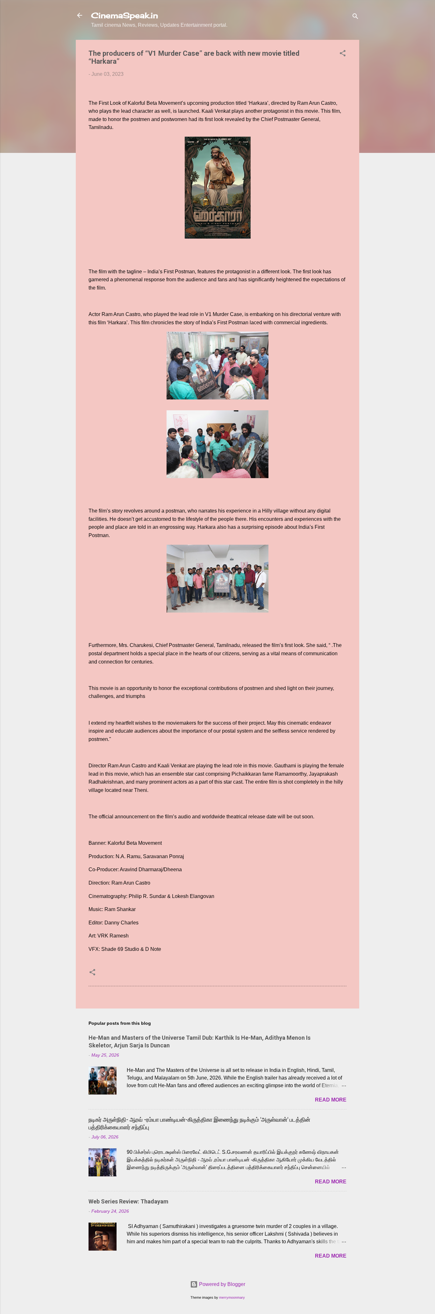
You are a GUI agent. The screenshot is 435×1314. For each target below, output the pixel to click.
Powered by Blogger (221, 1284)
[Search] (355, 17)
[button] (342, 54)
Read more (330, 1099)
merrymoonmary (232, 1297)
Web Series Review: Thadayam (128, 1201)
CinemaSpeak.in (124, 15)
